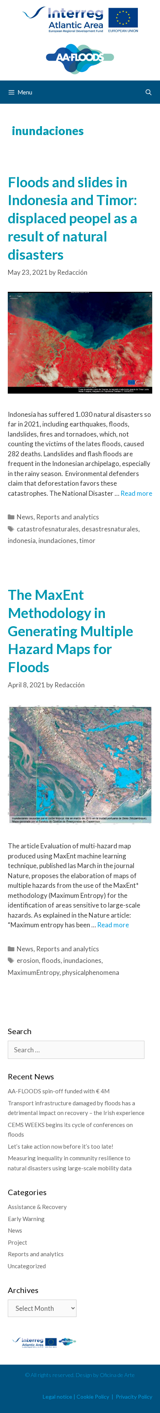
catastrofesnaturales (48, 529)
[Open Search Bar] (148, 92)
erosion (28, 960)
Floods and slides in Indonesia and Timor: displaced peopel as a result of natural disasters (72, 218)
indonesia (22, 540)
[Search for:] (76, 1050)
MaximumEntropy (33, 972)
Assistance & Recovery (37, 1206)
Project (17, 1242)
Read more (136, 493)
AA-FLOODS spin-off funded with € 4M (59, 1091)
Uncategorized (27, 1265)
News (25, 517)
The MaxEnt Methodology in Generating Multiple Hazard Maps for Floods (70, 630)
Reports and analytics (67, 517)
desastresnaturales (110, 529)
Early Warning (26, 1218)
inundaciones (57, 540)
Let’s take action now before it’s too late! (60, 1146)
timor (87, 540)
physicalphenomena (90, 972)
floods (51, 960)
